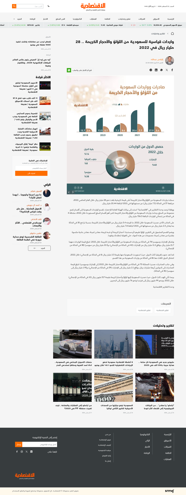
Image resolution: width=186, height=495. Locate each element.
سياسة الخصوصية (104, 450)
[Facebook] (17, 451)
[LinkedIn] (31, 451)
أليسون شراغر (36, 191)
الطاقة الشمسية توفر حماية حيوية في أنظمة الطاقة (27, 238)
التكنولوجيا (77, 19)
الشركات (142, 19)
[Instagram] (22, 451)
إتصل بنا (108, 461)
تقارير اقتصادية (162, 310)
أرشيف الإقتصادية (104, 445)
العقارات (93, 19)
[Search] (14, 6)
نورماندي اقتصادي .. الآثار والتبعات (28, 224)
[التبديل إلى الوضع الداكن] (48, 6)
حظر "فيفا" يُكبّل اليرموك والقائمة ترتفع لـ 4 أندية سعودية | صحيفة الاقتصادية (24, 147)
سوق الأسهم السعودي (172, 25)
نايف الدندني (36, 219)
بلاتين (60, 25)
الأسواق (156, 19)
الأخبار (45, 19)
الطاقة (107, 19)
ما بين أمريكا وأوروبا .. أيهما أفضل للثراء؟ (27, 196)
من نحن (108, 434)
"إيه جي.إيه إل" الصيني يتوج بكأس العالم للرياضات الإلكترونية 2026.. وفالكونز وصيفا (32, 62)
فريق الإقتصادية (105, 440)
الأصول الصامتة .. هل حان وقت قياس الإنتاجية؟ (29, 210)
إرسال (19, 444)
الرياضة (32, 19)
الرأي (147, 440)
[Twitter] (26, 451)
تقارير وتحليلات (124, 19)
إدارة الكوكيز (106, 456)
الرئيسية (170, 19)
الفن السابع (60, 19)
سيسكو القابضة (95, 25)
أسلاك (24, 25)
